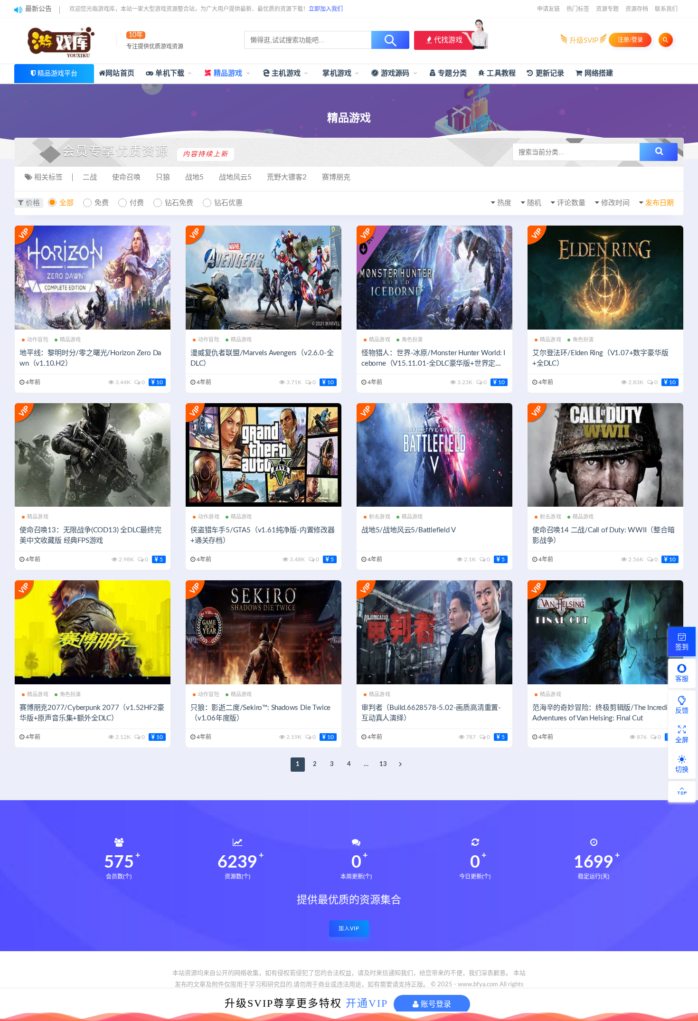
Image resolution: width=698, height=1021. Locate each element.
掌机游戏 (336, 73)
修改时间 (615, 203)
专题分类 (451, 73)
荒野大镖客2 (287, 177)
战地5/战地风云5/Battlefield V (408, 530)
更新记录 (548, 73)
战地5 (194, 177)
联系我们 (666, 9)
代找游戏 (447, 40)
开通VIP (367, 1003)
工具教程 (500, 73)
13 (383, 764)
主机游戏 (285, 73)
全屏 (682, 740)
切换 (682, 769)
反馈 (682, 711)
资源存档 (636, 9)
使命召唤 (126, 177)
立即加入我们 (326, 9)
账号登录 (435, 1004)
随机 (534, 203)
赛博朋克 (336, 177)
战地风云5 (235, 177)
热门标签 (577, 9)
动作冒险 (37, 339)
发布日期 (659, 203)
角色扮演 (412, 339)
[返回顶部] (682, 791)
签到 (682, 647)
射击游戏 (379, 517)
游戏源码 (394, 73)
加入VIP (349, 928)
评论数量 (571, 203)
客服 (682, 679)
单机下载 (168, 73)
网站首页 (119, 73)
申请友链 (548, 9)
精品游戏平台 (57, 73)
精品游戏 (227, 73)
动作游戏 (208, 517)
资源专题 (607, 9)
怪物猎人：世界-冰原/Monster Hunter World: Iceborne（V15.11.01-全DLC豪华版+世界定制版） (433, 364)
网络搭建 (598, 73)
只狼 (163, 177)
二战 (90, 177)
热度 (504, 203)
